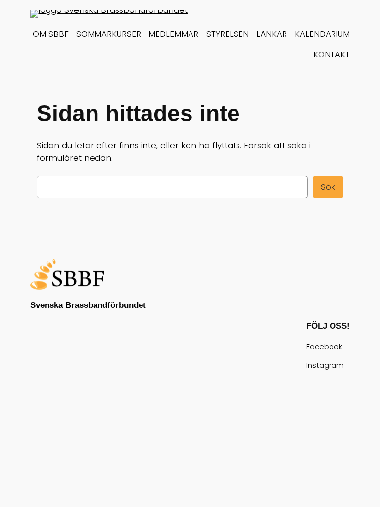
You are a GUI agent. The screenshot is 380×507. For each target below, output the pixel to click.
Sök (328, 187)
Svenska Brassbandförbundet (88, 305)
